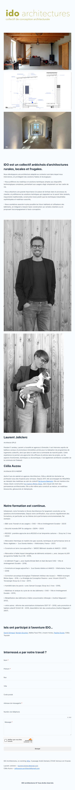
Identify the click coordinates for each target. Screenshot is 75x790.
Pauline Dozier (59, 633)
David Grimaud (9, 633)
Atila (28, 761)
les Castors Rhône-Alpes (33, 484)
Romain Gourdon (22, 633)
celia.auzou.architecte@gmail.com (27, 768)
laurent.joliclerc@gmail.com (28, 766)
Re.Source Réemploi (45, 481)
